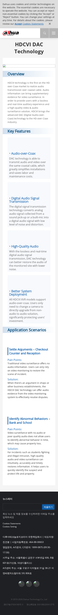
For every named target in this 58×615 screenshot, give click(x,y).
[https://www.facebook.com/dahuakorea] (21, 584)
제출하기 (48, 506)
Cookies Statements (33, 23)
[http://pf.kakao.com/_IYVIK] (36, 584)
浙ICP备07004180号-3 (13, 604)
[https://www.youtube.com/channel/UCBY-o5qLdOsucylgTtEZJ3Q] (29, 584)
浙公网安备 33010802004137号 (40, 604)
